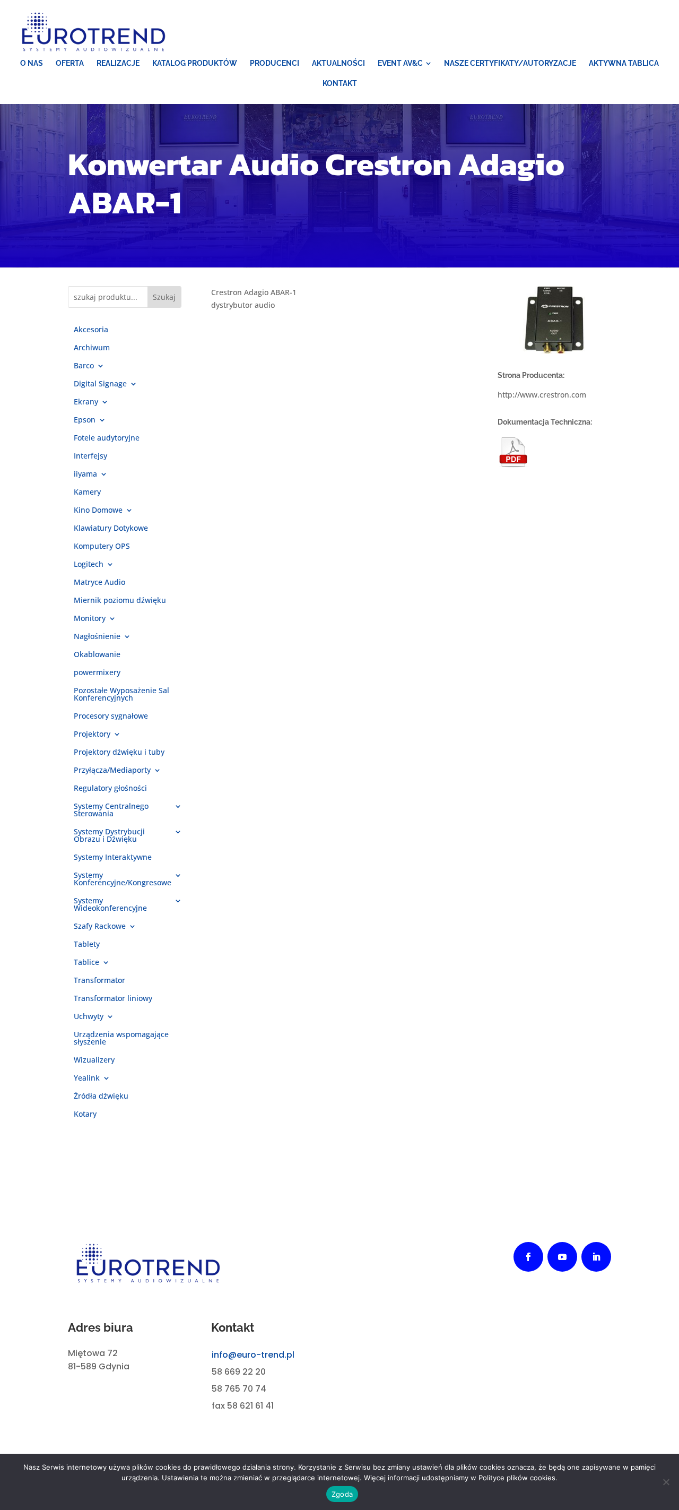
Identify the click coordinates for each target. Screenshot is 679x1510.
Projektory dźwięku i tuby (119, 752)
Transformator (99, 981)
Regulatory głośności (110, 788)
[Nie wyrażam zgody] (665, 1482)
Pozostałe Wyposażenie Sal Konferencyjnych (121, 695)
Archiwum (92, 348)
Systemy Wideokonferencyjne (110, 905)
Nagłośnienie (97, 637)
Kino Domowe (98, 510)
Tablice (86, 963)
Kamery (87, 492)
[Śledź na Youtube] (562, 1257)
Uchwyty (88, 1017)
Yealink (87, 1078)
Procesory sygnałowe (111, 716)
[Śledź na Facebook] (528, 1257)
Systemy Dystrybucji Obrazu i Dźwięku (109, 836)
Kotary (85, 1114)
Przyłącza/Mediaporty (112, 770)
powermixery (97, 673)
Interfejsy (90, 456)
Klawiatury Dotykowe (111, 528)
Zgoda (342, 1494)
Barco (84, 366)
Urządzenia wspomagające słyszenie (121, 1039)
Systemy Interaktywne (113, 857)
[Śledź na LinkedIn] (596, 1257)
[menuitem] (31, 63)
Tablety (87, 944)
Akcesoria (91, 330)
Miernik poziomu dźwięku (120, 601)
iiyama (85, 474)
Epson (84, 420)
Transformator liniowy (113, 999)
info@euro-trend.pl (253, 1355)
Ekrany (86, 402)
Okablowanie (97, 655)
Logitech (88, 564)
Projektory (92, 734)
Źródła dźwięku (101, 1096)
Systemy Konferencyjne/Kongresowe (122, 879)
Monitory (90, 619)
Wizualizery (94, 1060)
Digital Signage (100, 384)
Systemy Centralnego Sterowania (111, 810)
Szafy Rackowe (100, 926)
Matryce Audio (99, 583)
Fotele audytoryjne (107, 438)
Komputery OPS (102, 546)
